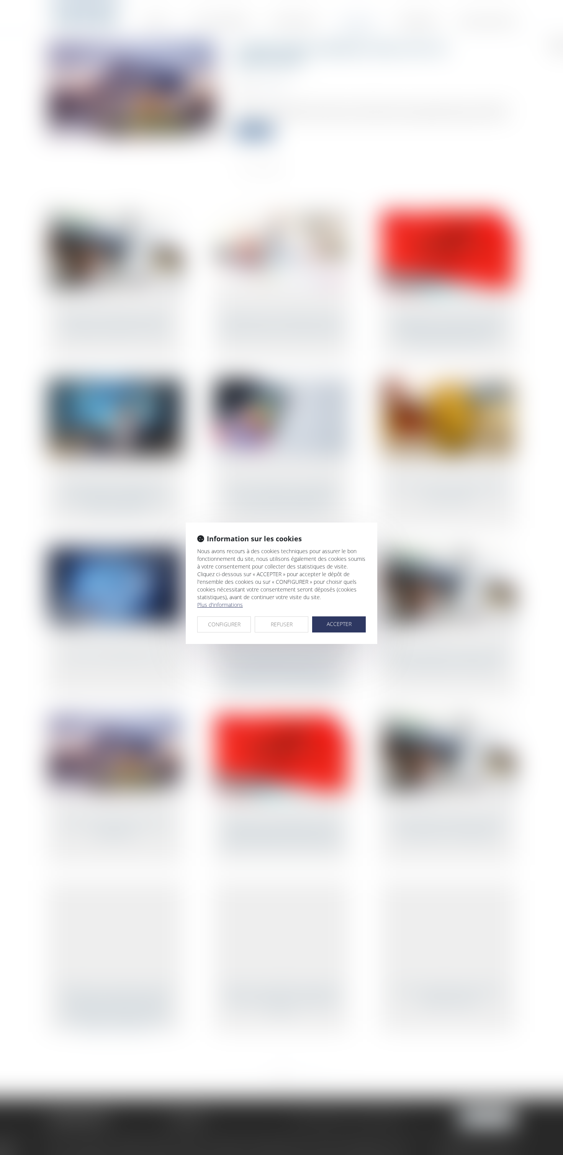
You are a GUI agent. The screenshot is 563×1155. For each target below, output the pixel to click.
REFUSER (282, 624)
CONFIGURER (224, 624)
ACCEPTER (339, 623)
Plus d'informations (220, 604)
